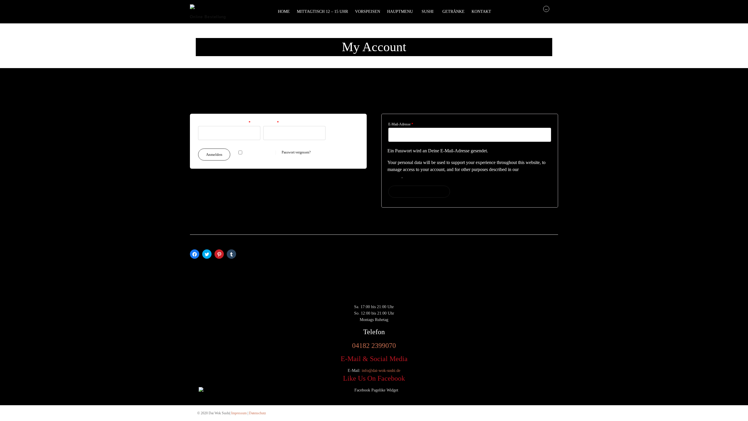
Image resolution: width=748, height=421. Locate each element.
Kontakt (481, 11)
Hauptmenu (400, 11)
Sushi (428, 11)
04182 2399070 (374, 345)
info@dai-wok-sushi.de (381, 370)
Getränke (453, 11)
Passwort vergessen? (296, 152)
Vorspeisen (367, 11)
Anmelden (214, 154)
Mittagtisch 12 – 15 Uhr (322, 11)
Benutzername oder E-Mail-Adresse (224, 122)
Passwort (271, 122)
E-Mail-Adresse (400, 124)
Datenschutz (257, 413)
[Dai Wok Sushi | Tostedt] (211, 9)
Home (284, 11)
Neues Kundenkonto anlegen (419, 191)
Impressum (239, 413)
